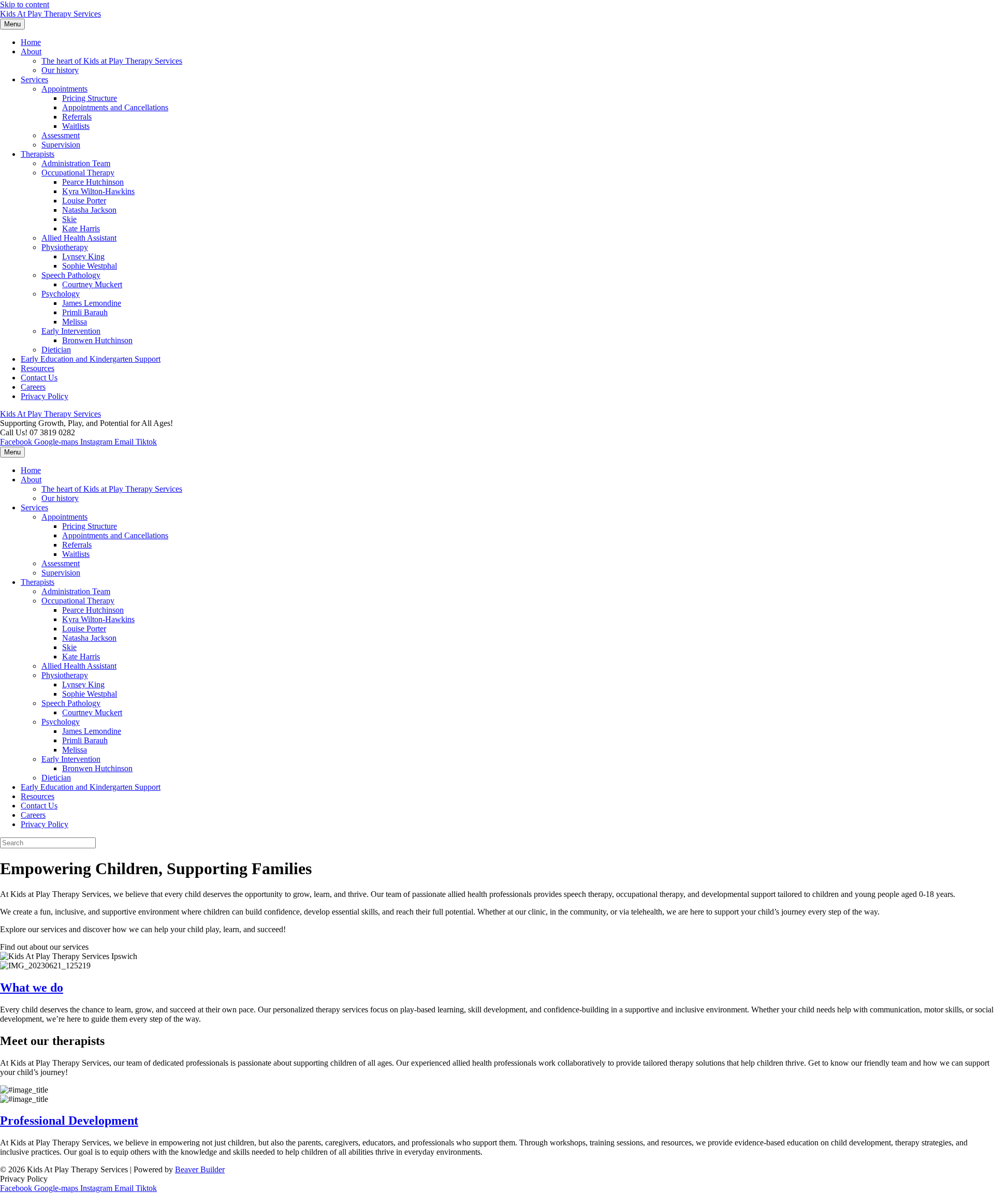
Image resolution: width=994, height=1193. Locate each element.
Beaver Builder (200, 1169)
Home (31, 42)
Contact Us (39, 377)
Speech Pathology (70, 275)
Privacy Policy (44, 396)
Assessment (60, 135)
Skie (69, 219)
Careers (33, 386)
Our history (60, 70)
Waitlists (76, 126)
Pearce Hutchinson (93, 182)
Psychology (60, 293)
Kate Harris (81, 228)
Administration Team (75, 163)
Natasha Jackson (89, 209)
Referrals (77, 116)
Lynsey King (83, 256)
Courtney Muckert (92, 284)
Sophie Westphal (89, 265)
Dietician (56, 349)
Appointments (64, 88)
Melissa (74, 321)
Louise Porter (84, 200)
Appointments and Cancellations (115, 107)
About (31, 51)
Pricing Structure (89, 98)
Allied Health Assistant (78, 237)
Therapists (37, 154)
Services (34, 79)
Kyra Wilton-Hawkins (98, 191)
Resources (37, 368)
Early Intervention (70, 331)
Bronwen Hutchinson (97, 340)
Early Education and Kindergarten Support (90, 359)
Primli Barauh (85, 312)
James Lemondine (91, 303)
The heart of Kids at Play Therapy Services (111, 60)
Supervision (60, 144)
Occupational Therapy (77, 172)
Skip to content (24, 4)
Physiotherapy (64, 247)
